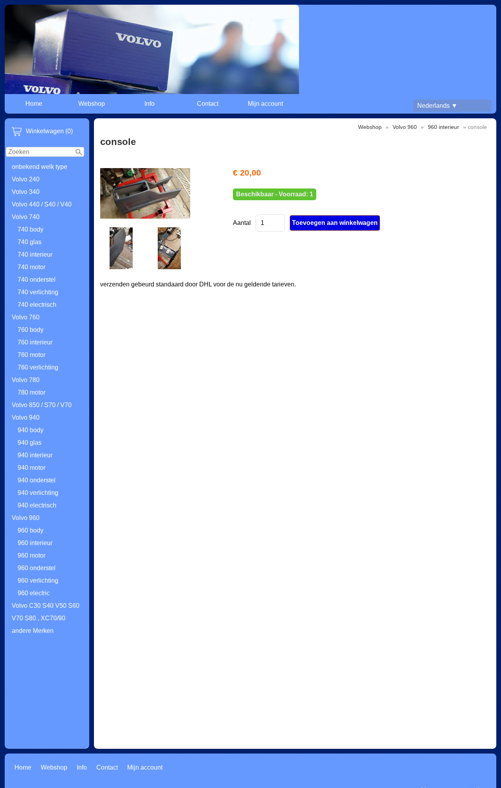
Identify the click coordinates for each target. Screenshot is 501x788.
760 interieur (35, 342)
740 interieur (35, 254)
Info (149, 103)
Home (33, 103)
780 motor (31, 392)
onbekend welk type (39, 166)
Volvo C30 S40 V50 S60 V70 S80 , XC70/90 (45, 611)
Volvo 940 (26, 417)
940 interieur (35, 455)
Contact (207, 103)
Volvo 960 (26, 517)
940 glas (29, 442)
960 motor (31, 555)
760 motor (31, 354)
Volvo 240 (26, 179)
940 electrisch (37, 505)
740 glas (29, 242)
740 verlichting (38, 292)
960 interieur (35, 543)
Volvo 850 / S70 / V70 (42, 405)
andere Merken (33, 630)
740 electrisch (37, 304)
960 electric (34, 593)
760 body (30, 329)
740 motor (31, 267)
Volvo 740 (26, 217)
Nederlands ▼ (437, 105)
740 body (30, 229)
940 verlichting (38, 492)
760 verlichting (38, 367)
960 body (30, 530)
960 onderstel (37, 568)
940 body (30, 430)
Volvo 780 (26, 380)
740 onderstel (37, 279)
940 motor (31, 467)
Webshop (91, 103)
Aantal (242, 222)
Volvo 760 (26, 317)
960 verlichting (38, 580)
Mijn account (265, 103)
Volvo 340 (26, 191)
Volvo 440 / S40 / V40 (42, 204)
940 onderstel (37, 480)
